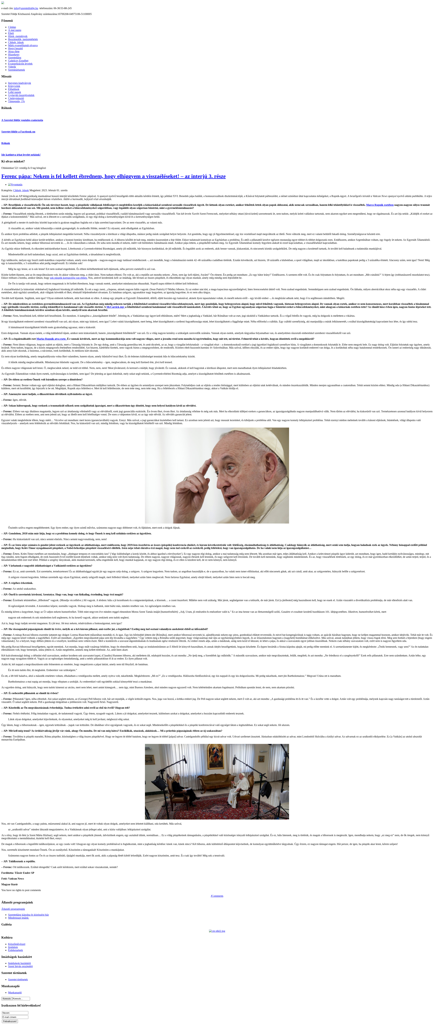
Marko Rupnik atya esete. (51, 338)
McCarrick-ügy (115, 306)
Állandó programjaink (13, 909)
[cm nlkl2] (217, 931)
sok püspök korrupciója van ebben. (68, 277)
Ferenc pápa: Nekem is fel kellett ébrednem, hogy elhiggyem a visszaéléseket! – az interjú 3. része (113, 176)
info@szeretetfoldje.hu (26, 8)
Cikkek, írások (21, 190)
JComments (217, 895)
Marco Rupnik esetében (380, 204)
